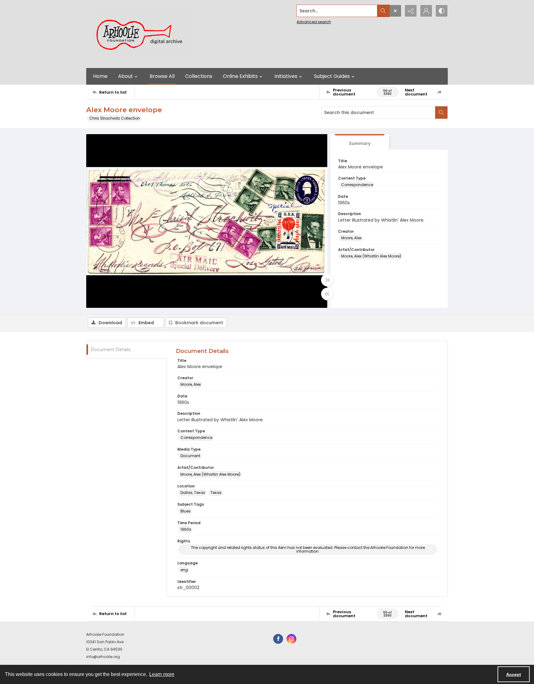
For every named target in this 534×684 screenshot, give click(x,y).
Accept (513, 674)
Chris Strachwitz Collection (114, 118)
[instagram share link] (291, 639)
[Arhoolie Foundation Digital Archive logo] (141, 34)
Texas (216, 492)
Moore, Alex (351, 237)
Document (190, 455)
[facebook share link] (278, 639)
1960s (185, 529)
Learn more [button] (161, 674)
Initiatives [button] (285, 76)
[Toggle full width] (327, 280)
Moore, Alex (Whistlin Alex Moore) (371, 256)
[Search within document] (441, 112)
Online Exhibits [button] (240, 76)
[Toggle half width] (327, 294)
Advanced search (314, 21)
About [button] (125, 76)
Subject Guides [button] (332, 76)
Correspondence (357, 184)
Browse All (162, 76)
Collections (198, 76)
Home (100, 76)
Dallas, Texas (192, 492)
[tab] (359, 142)
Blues (185, 511)
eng (184, 569)
